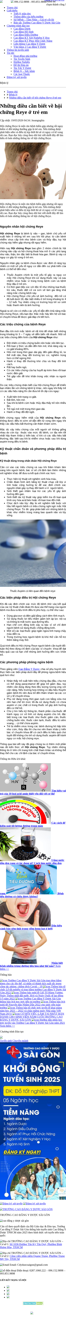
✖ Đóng (58, 663)
